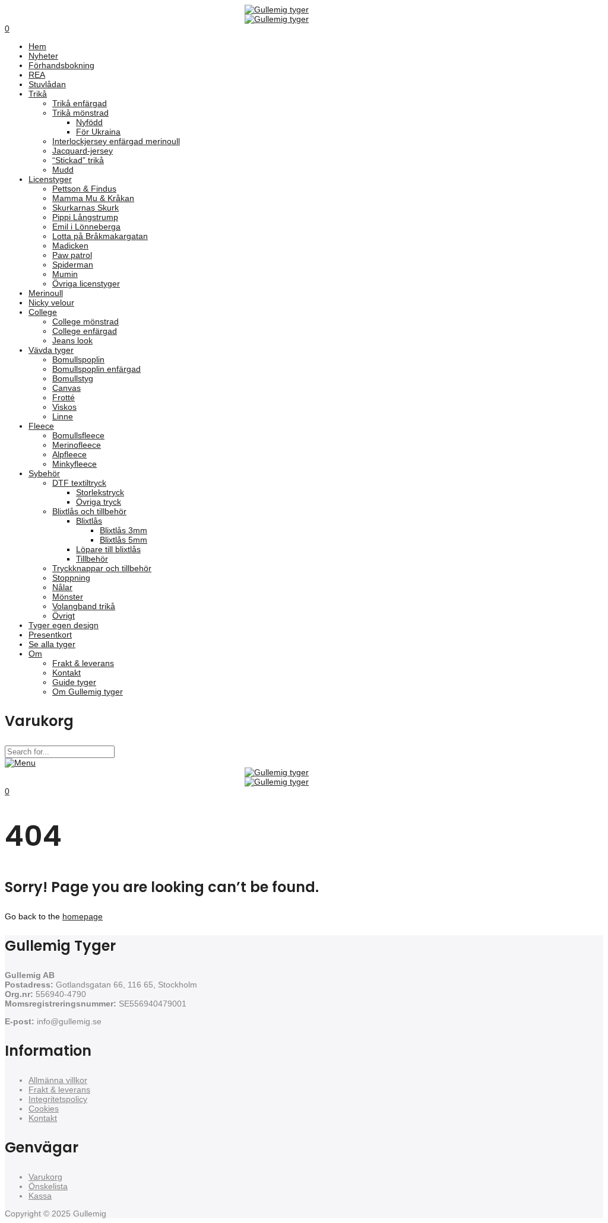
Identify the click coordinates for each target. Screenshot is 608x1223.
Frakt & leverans (59, 1089)
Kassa (40, 1195)
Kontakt (42, 1118)
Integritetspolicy (57, 1099)
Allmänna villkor (57, 1080)
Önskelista (48, 1186)
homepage (82, 916)
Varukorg (45, 1176)
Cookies (43, 1108)
